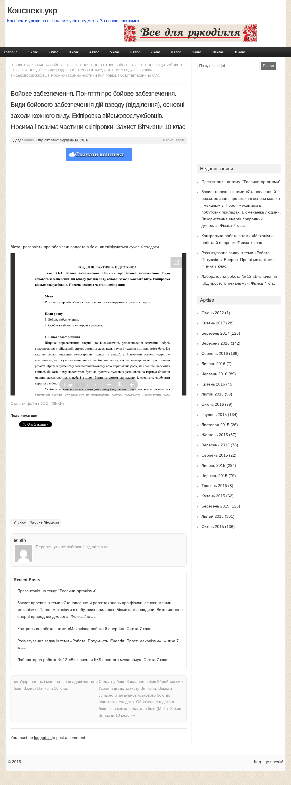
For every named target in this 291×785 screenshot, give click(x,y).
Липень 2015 (213, 465)
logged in (43, 737)
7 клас (156, 52)
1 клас (33, 52)
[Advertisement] (99, 201)
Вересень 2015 (215, 445)
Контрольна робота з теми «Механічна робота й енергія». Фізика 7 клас (84, 628)
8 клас (176, 52)
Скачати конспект (99, 154)
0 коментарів (173, 140)
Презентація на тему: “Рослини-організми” (56, 591)
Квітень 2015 (213, 496)
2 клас (53, 52)
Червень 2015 (214, 475)
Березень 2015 (215, 506)
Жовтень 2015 (214, 434)
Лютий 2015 (212, 516)
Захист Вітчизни (44, 523)
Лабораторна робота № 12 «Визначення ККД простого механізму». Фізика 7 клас (92, 659)
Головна (10, 52)
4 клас (94, 52)
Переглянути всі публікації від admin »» (72, 546)
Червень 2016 (214, 374)
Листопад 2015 (215, 424)
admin (29, 140)
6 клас (135, 52)
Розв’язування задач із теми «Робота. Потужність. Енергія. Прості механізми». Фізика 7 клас (98, 644)
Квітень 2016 (213, 384)
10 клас (218, 52)
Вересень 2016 (215, 343)
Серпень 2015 (214, 455)
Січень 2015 (212, 526)
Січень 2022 (212, 312)
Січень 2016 (212, 404)
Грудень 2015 (214, 414)
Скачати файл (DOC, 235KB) (37, 403)
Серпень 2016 (214, 353)
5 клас (115, 52)
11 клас (240, 52)
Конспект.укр (32, 10)
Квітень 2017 (213, 323)
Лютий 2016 (212, 394)
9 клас (196, 52)
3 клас (74, 52)
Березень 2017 (215, 333)
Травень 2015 (214, 485)
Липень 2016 (213, 363)
